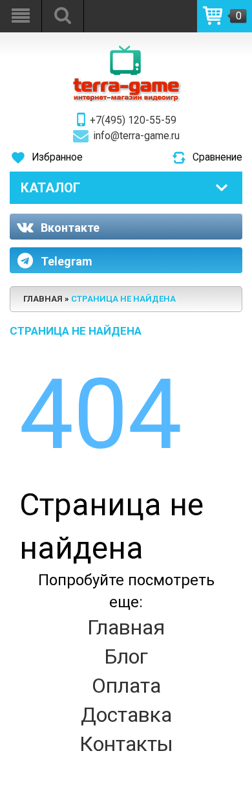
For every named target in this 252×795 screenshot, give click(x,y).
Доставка (126, 714)
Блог (126, 656)
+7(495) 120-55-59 (133, 120)
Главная (126, 627)
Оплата (126, 685)
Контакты (126, 744)
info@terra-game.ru (137, 136)
